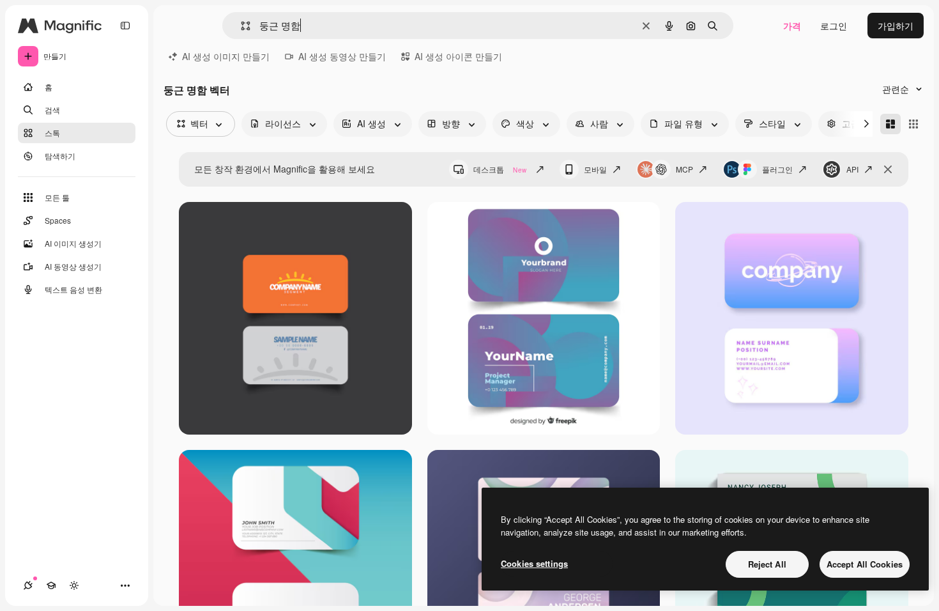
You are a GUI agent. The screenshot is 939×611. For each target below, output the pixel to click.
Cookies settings (534, 563)
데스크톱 (499, 169)
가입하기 (895, 25)
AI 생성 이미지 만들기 (226, 56)
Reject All (767, 564)
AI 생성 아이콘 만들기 (458, 56)
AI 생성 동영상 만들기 (342, 56)
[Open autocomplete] (240, 26)
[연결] (28, 585)
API (852, 169)
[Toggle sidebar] (125, 25)
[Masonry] (890, 124)
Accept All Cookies (865, 564)
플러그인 (777, 169)
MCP (684, 169)
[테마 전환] (74, 585)
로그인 (833, 25)
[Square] (913, 124)
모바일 (595, 169)
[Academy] (51, 585)
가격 (792, 25)
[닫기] (888, 169)
